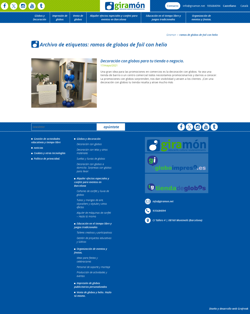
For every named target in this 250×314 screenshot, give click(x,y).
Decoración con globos (89, 144)
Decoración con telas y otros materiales (92, 151)
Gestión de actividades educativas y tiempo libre (46, 140)
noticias (38, 147)
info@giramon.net (194, 6)
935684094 (213, 6)
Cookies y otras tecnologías (49, 153)
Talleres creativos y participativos (94, 232)
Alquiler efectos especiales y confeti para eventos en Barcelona (113, 17)
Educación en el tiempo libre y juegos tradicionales (163, 17)
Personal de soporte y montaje (93, 267)
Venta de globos (78, 17)
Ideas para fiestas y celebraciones (87, 259)
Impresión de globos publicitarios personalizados (90, 285)
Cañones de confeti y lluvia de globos (93, 192)
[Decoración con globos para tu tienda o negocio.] (64, 83)
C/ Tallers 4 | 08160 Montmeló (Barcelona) (177, 220)
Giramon (171, 34)
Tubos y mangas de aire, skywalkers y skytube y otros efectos (92, 203)
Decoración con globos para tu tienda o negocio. (142, 60)
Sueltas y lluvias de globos (91, 158)
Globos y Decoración (39, 17)
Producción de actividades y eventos (92, 274)
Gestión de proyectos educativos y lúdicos (94, 239)
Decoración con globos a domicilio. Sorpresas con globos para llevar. (94, 167)
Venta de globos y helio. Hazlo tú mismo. (92, 294)
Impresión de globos (59, 17)
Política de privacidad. (47, 158)
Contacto (172, 6)
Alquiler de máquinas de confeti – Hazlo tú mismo (94, 214)
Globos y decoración (88, 138)
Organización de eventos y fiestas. (201, 17)
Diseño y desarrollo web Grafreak (228, 308)
